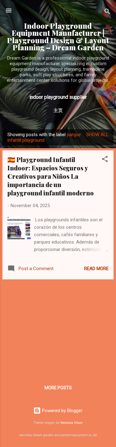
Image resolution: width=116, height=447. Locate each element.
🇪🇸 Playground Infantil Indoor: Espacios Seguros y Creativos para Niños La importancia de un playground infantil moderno (50, 176)
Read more (96, 268)
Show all (97, 134)
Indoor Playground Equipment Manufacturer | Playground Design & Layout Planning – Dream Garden (58, 36)
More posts (58, 387)
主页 (58, 110)
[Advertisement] (58, 327)
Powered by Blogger (62, 410)
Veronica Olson (71, 423)
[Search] (107, 12)
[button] (105, 160)
